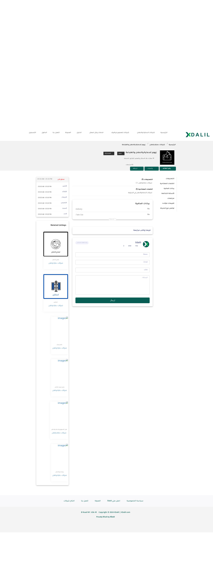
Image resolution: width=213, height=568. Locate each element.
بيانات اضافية (169, 188)
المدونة (68, 133)
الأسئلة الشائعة (167, 193)
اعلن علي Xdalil (113, 501)
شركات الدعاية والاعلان (146, 133)
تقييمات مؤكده (168, 203)
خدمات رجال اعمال (96, 133)
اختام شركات (69, 501)
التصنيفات (170, 179)
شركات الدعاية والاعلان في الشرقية (140, 193)
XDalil (112, 517)
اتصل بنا (56, 133)
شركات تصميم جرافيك (120, 133)
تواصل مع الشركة (167, 208)
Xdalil (138, 242)
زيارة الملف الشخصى (82, 242)
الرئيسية (163, 133)
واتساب (150, 168)
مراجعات (170, 198)
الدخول (44, 133)
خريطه (135, 168)
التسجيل (32, 133)
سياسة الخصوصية (135, 501)
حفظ (120, 153)
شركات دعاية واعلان (157, 145)
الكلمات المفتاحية (167, 184)
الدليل (79, 133)
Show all (111, 219)
